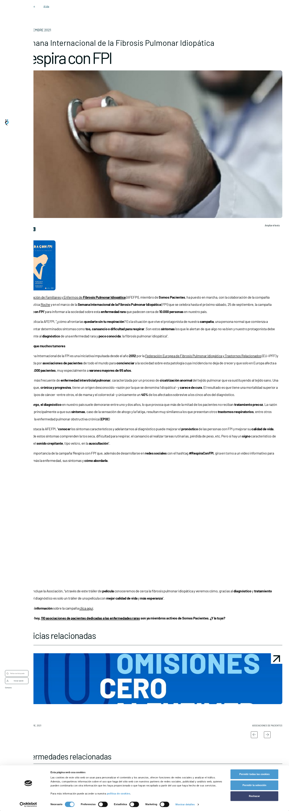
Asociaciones (17, 412)
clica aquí (86, 608)
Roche (45, 304)
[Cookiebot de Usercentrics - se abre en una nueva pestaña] (28, 804)
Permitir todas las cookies (254, 774)
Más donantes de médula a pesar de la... (181, 710)
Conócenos (16, 385)
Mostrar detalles (185, 804)
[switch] (103, 804)
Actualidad (15, 425)
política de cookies (118, 793)
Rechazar (254, 796)
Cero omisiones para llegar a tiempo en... (49, 710)
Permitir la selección (254, 785)
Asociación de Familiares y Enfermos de (75, 297)
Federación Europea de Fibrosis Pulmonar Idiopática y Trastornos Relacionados (203, 355)
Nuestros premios (18, 439)
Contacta (8, 688)
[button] (51, 691)
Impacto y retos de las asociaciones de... (243, 710)
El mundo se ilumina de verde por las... (117, 710)
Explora (14, 399)
